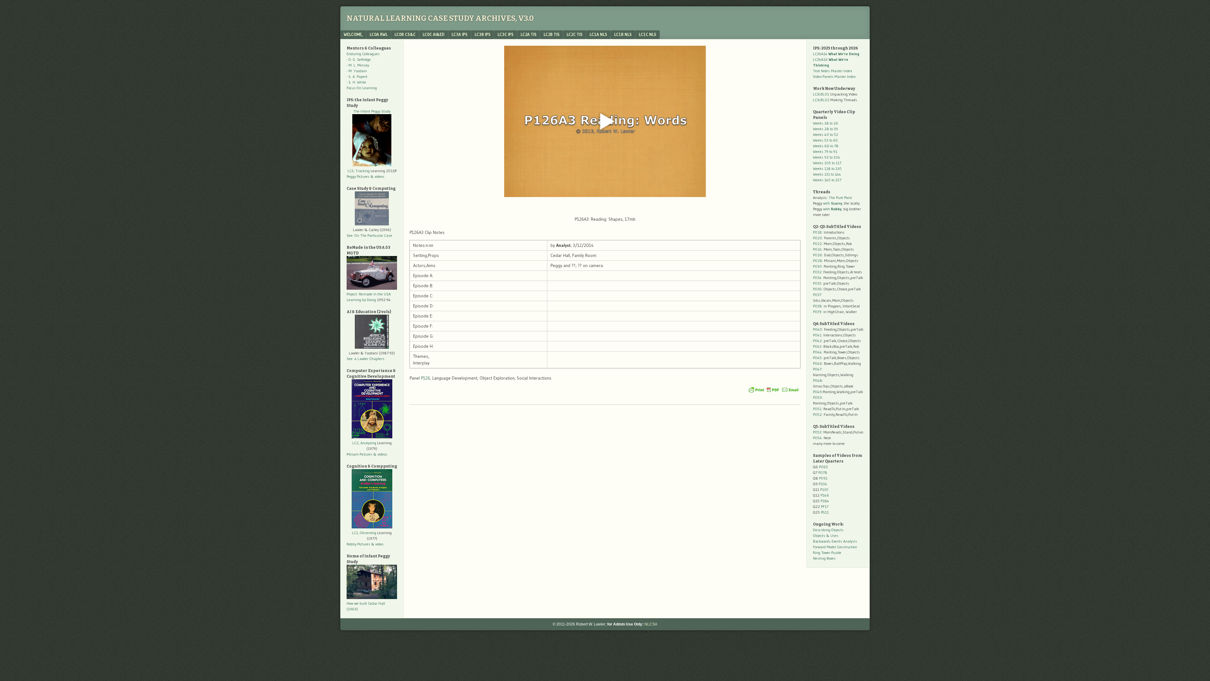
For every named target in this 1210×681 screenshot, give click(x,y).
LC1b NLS (623, 34)
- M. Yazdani (357, 70)
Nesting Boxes (824, 558)
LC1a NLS (598, 34)
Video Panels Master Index (834, 76)
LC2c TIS (575, 34)
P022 (817, 243)
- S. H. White (356, 82)
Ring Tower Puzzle (827, 552)
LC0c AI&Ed (434, 34)
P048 (817, 380)
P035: (818, 283)
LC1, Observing (364, 532)
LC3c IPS (506, 34)
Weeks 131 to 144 (827, 174)
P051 (817, 408)
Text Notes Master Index (832, 70)
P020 (817, 238)
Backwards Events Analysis (835, 541)
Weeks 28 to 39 (825, 128)
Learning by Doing (361, 299)
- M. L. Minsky (358, 65)
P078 (822, 472)
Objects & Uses (825, 535)
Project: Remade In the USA (369, 294)
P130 (824, 489)
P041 (817, 335)
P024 (817, 249)
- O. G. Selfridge (359, 59)
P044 (817, 352)
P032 (817, 272)
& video (377, 544)
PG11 (825, 512)
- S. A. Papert (357, 76)
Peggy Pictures (358, 176)
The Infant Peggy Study (371, 111)
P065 (823, 466)
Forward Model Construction (835, 546)
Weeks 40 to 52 (825, 134)
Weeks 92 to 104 (826, 157)
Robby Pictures (359, 544)
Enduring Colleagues (363, 53)
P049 (817, 391)
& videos (377, 176)
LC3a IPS (460, 34)
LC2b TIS (552, 34)
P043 (817, 346)
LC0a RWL (379, 34)
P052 (817, 414)
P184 (825, 500)
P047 (817, 369)
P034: (817, 277)
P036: (818, 289)
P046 (817, 363)
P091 (823, 478)
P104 (823, 483)
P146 (825, 495)
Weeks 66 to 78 (825, 145)
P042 (817, 340)
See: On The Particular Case (369, 235)
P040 (817, 329)
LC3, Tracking (359, 170)
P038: (818, 306)
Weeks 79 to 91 (825, 151)
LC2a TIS (529, 34)
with (832, 203)
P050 (817, 397)
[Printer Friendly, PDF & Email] (773, 389)
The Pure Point (840, 197)
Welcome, (353, 34)
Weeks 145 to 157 (827, 180)
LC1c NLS (647, 34)
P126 (425, 378)
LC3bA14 (836, 53)
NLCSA (650, 624)
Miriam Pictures (359, 454)
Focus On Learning (362, 87)
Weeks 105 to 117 (827, 162)
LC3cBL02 (821, 99)
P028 (817, 260)
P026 (817, 255)
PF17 (824, 506)
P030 (817, 266)
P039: (817, 311)
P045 (817, 357)
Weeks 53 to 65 (825, 140)
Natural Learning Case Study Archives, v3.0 (440, 18)
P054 (817, 437)
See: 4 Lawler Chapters (365, 358)
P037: (817, 294)
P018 (817, 232)
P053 (817, 432)
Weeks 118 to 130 (827, 168)
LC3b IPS (483, 34)
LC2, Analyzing (364, 442)
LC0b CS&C (405, 34)
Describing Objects (828, 529)
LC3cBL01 (821, 94)
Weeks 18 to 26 (825, 123)
